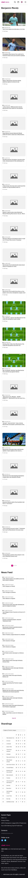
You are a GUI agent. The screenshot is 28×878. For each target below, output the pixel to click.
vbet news (4, 849)
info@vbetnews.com (7, 833)
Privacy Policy (5, 820)
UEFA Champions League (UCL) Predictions (13, 823)
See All (14, 718)
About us (3, 818)
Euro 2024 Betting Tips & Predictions (11, 825)
